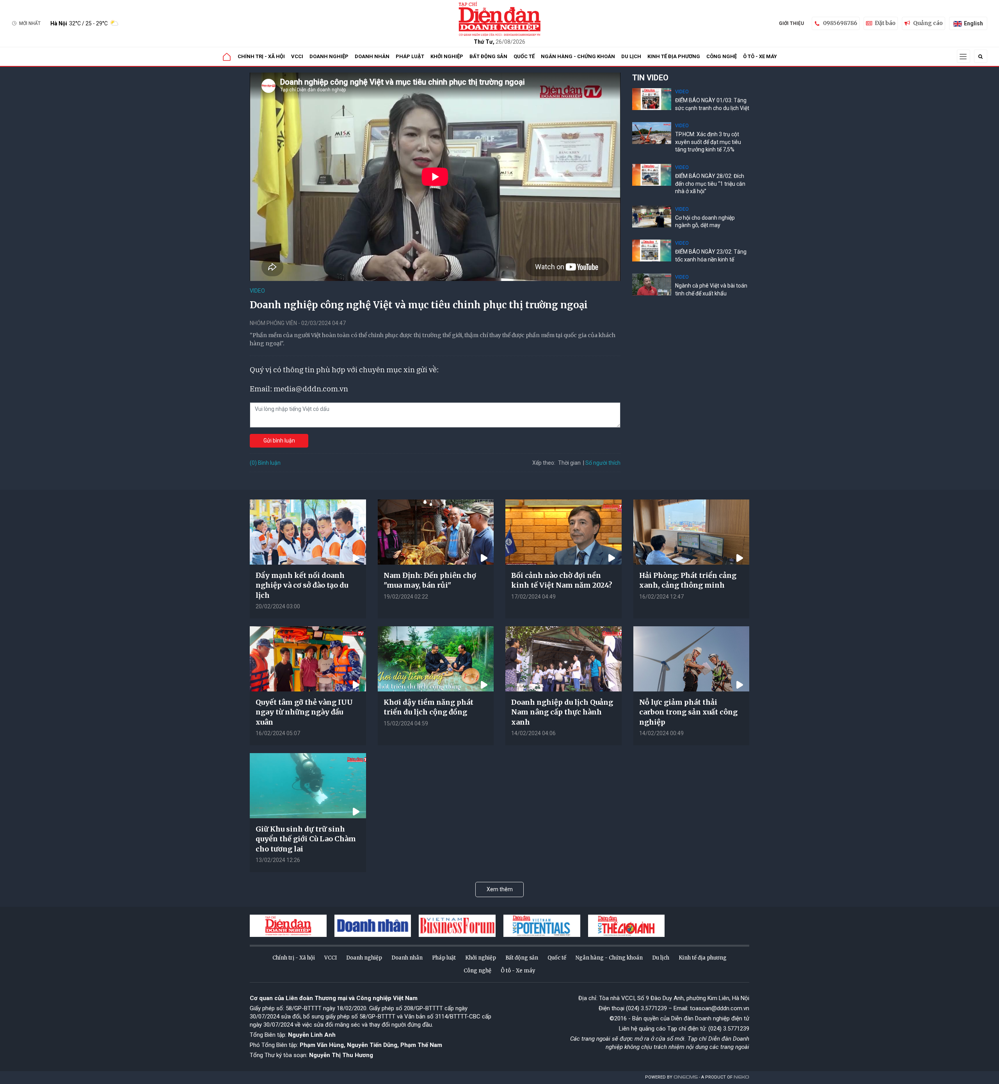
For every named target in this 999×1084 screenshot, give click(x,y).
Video (257, 291)
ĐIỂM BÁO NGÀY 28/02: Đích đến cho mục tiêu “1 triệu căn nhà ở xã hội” (710, 183)
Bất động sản (488, 56)
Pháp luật (410, 56)
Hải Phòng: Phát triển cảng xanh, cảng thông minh (687, 580)
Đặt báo (885, 23)
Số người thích (602, 463)
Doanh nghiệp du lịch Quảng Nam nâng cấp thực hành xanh (562, 712)
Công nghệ (721, 56)
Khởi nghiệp (446, 56)
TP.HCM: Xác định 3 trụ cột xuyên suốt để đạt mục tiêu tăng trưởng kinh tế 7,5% (708, 142)
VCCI (297, 56)
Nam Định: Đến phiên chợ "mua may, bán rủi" (430, 580)
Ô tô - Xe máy (760, 56)
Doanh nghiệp (328, 56)
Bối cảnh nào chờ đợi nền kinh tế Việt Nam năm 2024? (561, 580)
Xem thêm (500, 889)
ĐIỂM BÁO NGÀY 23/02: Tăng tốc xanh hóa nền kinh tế (711, 256)
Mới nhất (30, 23)
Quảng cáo (928, 23)
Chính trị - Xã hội (261, 56)
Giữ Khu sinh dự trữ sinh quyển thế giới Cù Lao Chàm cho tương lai (306, 839)
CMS (686, 1077)
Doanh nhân (372, 56)
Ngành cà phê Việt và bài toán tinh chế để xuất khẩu (711, 290)
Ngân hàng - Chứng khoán (578, 56)
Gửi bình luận (279, 440)
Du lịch (631, 56)
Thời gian (569, 463)
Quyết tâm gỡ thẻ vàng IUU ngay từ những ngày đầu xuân (304, 712)
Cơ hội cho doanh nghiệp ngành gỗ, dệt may (705, 222)
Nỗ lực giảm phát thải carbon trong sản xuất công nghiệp (688, 712)
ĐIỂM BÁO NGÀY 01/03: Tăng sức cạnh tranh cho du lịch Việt (712, 104)
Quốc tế (524, 56)
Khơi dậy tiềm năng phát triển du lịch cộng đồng (428, 707)
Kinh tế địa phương (673, 56)
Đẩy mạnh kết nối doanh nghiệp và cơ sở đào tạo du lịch (302, 585)
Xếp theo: (543, 463)
